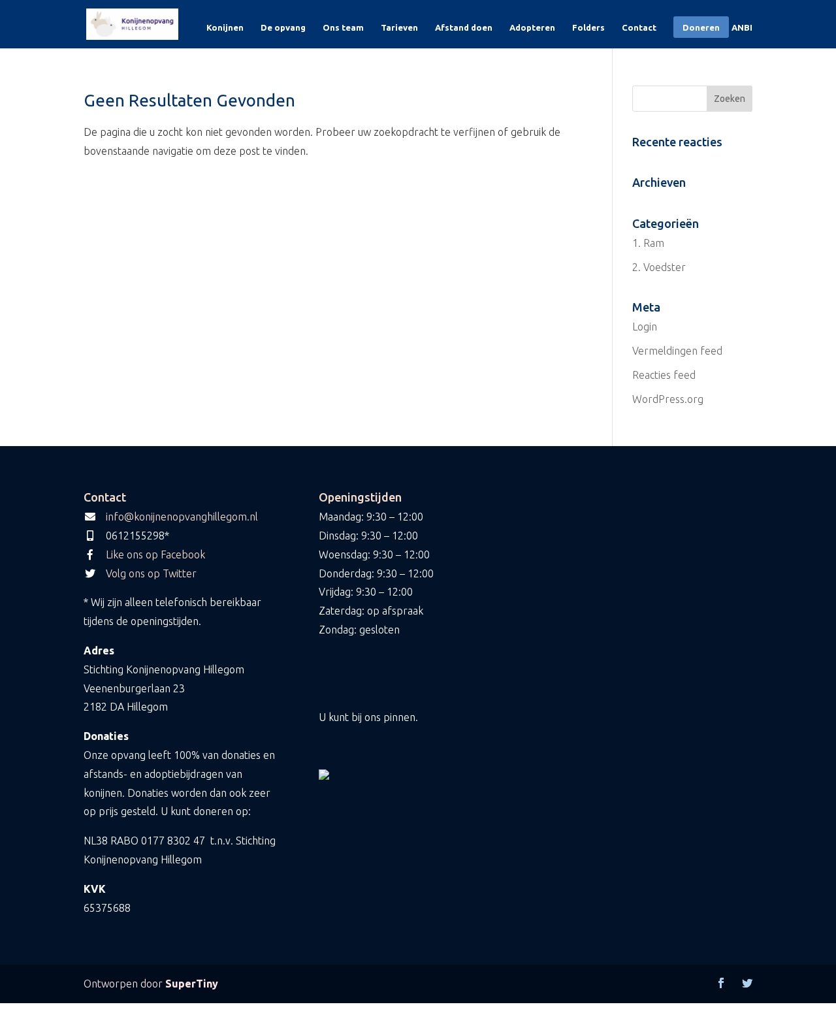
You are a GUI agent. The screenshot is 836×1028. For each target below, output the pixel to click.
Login (644, 326)
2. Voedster (659, 267)
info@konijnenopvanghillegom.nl (182, 516)
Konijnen (225, 27)
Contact (639, 27)
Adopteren (532, 27)
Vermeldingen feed (677, 351)
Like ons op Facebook (155, 554)
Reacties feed (664, 375)
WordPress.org (667, 399)
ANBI (742, 27)
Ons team (343, 27)
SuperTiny (191, 983)
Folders (588, 27)
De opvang (283, 27)
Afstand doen (463, 27)
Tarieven (399, 27)
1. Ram (648, 243)
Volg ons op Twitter (151, 573)
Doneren (701, 27)
